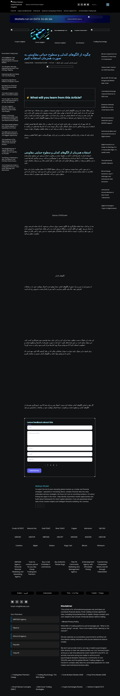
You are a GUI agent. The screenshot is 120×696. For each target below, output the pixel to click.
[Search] (107, 4)
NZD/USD (74, 537)
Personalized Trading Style (10, 53)
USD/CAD (102, 537)
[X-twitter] (78, 4)
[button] (92, 94)
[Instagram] (82, 4)
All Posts (40, 506)
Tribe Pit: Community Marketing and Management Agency (74, 567)
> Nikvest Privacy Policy (70, 622)
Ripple (35, 546)
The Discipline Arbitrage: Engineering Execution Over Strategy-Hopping (10, 68)
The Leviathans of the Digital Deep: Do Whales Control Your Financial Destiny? (9, 142)
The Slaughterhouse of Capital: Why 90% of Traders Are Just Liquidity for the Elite (9, 151)
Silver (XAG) (60, 528)
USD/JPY (60, 537)
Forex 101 (13, 11)
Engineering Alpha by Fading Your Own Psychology (10, 75)
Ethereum (101, 546)
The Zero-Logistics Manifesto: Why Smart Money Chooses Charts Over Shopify (9, 108)
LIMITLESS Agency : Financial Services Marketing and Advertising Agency (17, 569)
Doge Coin (68, 546)
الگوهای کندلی (63, 287)
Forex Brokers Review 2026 (72, 675)
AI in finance (80, 43)
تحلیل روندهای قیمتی (71, 161)
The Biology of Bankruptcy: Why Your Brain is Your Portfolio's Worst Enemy (10, 159)
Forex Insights (40, 42)
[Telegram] (88, 4)
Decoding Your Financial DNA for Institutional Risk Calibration (9, 87)
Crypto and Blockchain (25, 11)
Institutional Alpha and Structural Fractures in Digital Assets (108, 133)
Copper (74, 528)
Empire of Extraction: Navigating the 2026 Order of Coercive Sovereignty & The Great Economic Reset (10, 118)
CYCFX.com (62, 215)
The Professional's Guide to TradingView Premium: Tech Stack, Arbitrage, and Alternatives (10, 167)
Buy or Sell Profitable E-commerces (46, 564)
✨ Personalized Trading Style (87, 11)
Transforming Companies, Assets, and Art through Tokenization (102, 567)
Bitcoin (84, 546)
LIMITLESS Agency (19, 619)
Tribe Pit (16, 653)
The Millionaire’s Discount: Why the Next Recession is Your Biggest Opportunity (10, 133)
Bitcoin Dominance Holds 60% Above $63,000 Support (107, 120)
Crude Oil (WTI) (18, 528)
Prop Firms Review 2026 (96, 675)
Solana (51, 546)
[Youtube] (85, 4)
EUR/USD (18, 537)
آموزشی (66, 63)
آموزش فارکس (73, 63)
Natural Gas (31, 528)
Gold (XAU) (46, 528)
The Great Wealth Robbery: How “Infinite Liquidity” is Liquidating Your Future (10, 126)
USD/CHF (32, 537)
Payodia (16, 645)
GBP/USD (46, 537)
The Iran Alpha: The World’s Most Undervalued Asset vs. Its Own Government (10, 100)
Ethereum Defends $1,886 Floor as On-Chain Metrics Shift (107, 107)
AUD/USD (88, 537)
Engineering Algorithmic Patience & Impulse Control (10, 80)
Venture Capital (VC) (70, 11)
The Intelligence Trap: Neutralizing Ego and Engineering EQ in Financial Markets (10, 60)
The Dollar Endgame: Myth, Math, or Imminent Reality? (10, 94)
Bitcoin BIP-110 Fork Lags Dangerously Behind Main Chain (109, 80)
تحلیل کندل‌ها (38, 124)
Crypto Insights (20, 42)
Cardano (19, 546)
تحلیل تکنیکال (59, 63)
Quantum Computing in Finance (52, 11)
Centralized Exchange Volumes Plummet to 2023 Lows (108, 93)
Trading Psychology (100, 42)
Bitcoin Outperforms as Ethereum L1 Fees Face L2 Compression (109, 56)
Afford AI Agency (19, 636)
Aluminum (88, 528)
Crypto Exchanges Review (72, 687)
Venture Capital (60, 43)
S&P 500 (102, 528)
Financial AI (36, 11)
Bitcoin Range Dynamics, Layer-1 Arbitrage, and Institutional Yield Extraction (107, 176)
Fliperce (16, 628)
